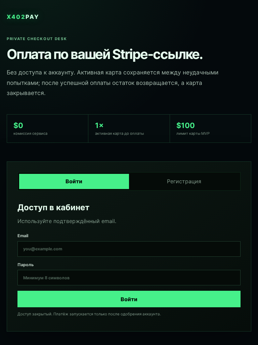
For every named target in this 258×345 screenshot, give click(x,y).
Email (22, 235)
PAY (23, 16)
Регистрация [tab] (184, 181)
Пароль (25, 264)
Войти (129, 299)
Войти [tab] (74, 181)
